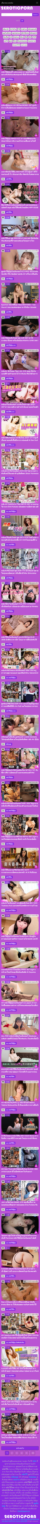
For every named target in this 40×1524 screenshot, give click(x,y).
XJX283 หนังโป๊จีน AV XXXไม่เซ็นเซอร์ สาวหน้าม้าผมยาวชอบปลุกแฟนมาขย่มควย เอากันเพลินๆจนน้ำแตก (20, 1370)
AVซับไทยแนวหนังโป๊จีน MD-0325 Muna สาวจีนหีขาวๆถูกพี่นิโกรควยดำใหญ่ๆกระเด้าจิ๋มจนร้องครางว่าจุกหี (19, 1138)
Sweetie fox (32, 41)
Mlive (22, 37)
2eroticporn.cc (24, 1511)
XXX (34, 1461)
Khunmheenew (22, 41)
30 (33, 1453)
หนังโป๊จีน (9, 179)
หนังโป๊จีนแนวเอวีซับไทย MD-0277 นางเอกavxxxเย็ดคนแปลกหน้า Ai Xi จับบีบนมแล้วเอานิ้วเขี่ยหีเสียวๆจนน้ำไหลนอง (19, 872)
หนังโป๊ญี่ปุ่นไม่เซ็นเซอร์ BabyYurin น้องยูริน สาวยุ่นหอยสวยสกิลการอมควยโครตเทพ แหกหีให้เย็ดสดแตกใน (19, 938)
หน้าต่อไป (20, 1448)
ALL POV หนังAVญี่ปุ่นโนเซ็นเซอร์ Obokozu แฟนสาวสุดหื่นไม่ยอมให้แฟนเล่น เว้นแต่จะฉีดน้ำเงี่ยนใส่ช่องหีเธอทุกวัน (20, 1038)
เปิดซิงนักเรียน (20, 1342)
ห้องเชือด (6, 37)
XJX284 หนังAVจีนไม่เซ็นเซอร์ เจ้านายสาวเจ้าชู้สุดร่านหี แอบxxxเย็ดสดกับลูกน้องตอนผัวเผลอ (19, 1271)
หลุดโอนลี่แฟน (7, 33)
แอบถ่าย (16, 1479)
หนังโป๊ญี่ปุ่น (9, 79)
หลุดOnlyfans (16, 33)
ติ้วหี (18, 29)
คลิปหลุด (8, 744)
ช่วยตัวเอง (24, 29)
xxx (14, 345)
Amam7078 (16, 45)
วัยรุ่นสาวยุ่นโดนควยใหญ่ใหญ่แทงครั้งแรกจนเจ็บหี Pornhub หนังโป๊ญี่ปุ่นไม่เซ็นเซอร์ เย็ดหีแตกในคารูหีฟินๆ (19, 1237)
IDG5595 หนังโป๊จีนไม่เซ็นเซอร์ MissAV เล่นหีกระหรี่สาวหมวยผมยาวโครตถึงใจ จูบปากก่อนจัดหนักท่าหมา (19, 1071)
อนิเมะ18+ (6, 29)
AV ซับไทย (13, 29)
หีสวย (14, 41)
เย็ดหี (29, 37)
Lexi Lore (24, 45)
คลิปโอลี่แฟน (25, 33)
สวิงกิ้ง (34, 37)
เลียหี (26, 37)
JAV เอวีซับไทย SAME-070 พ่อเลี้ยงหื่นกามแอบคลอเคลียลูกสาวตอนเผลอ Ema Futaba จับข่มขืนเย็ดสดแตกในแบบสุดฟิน (19, 1204)
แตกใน (6, 41)
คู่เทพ (10, 41)
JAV (11, 37)
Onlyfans (16, 37)
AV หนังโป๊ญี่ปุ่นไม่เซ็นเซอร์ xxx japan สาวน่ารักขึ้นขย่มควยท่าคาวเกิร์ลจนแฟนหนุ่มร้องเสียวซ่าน (19, 1005)
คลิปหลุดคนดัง (32, 29)
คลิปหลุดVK (33, 33)
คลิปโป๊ (24, 1474)
